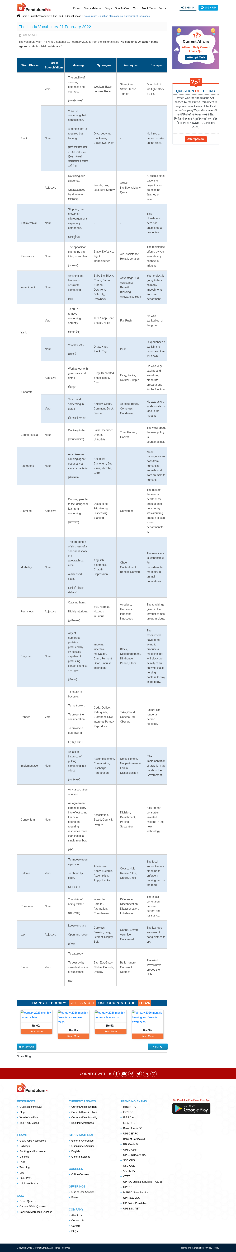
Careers (76, 1225)
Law (22, 1172)
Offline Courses (80, 1174)
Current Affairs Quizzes (33, 1206)
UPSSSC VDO (131, 1197)
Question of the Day (31, 1106)
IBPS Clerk (129, 1117)
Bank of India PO (132, 1128)
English (75, 1151)
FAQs (74, 1231)
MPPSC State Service (135, 1192)
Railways (25, 1145)
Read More (36, 1031)
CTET (126, 1176)
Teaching (25, 1167)
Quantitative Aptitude (83, 1145)
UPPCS (127, 1187)
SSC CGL (129, 1165)
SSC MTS (129, 1171)
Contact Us (77, 1220)
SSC (22, 1162)
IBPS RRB (129, 1122)
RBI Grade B (130, 1144)
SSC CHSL (129, 1160)
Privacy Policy (212, 1247)
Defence (24, 1156)
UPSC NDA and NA (134, 1154)
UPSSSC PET (131, 1208)
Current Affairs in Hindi (84, 1112)
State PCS (25, 1178)
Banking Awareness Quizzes (36, 1211)
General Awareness (82, 1140)
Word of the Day (29, 1117)
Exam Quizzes (28, 1201)
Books (162, 8)
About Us (76, 1215)
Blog (22, 1112)
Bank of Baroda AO (134, 1138)
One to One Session (82, 1191)
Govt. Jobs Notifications (33, 1140)
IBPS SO (128, 1112)
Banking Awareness (82, 1122)
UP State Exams (29, 1183)
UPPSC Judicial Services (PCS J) (142, 1181)
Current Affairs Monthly (84, 1117)
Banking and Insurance (32, 1151)
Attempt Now (195, 139)
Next (156, 1046)
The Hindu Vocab (29, 1122)
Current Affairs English (84, 1106)
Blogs (108, 8)
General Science (80, 1156)
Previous (28, 1046)
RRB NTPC (129, 1106)
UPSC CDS (130, 1149)
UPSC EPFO (130, 1133)
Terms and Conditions (192, 1247)
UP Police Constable (135, 1203)
